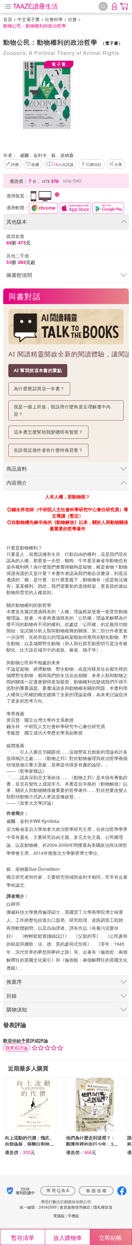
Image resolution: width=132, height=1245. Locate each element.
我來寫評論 (16, 1047)
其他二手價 (20, 258)
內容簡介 (16, 482)
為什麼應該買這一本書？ (39, 388)
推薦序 (14, 981)
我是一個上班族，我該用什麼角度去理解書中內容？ (62, 410)
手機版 (73, 1215)
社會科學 (54, 19)
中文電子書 (28, 19)
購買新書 (18, 239)
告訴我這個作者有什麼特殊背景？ (48, 450)
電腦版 (59, 1215)
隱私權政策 (102, 1207)
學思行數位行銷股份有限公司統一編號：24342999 (55, 1204)
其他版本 (16, 221)
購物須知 (16, 1009)
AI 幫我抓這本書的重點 (38, 370)
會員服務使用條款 (75, 1207)
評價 (15, 164)
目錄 (11, 995)
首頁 (7, 19)
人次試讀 (63, 164)
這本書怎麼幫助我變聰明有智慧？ (48, 432)
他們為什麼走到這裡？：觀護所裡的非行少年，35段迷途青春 (91, 1143)
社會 (72, 19)
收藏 (35, 164)
